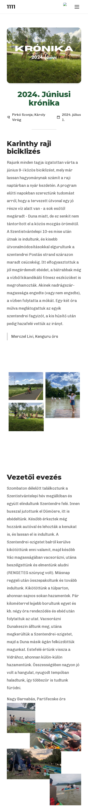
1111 (11, 7)
